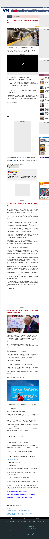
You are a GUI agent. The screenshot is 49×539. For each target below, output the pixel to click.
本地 (24, 11)
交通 (10, 13)
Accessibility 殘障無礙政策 (10, 521)
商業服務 (33, 9)
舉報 (37, 26)
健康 (47, 11)
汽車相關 (42, 9)
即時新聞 (15, 116)
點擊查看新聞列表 (17, 16)
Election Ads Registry (30, 526)
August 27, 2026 (21, 436)
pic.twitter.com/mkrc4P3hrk (13, 459)
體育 (41, 11)
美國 (20, 505)
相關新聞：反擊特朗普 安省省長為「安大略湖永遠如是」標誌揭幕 (19, 497)
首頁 (12, 11)
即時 (15, 11)
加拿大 (14, 505)
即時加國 (11, 116)
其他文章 (9, 16)
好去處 (38, 11)
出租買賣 (38, 9)
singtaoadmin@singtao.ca (30, 532)
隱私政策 (24, 521)
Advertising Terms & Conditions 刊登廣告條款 (30, 528)
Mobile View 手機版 (30, 534)
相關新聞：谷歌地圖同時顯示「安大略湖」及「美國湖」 (17, 491)
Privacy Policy (20, 521)
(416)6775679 (21, 157)
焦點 (21, 11)
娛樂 (35, 11)
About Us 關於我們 (40, 521)
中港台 (31, 11)
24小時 (42, 75)
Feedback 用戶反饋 (30, 523)
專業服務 (28, 9)
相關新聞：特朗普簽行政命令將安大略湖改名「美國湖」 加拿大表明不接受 (21, 494)
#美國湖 (11, 505)
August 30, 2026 (21, 462)
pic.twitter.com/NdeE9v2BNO (21, 433)
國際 (18, 11)
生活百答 (27, 11)
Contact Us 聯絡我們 (31, 521)
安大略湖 (17, 505)
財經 (44, 11)
